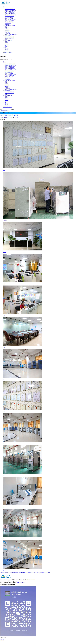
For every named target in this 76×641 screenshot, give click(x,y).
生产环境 (6, 45)
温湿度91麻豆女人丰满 (9, 16)
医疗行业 (6, 31)
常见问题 (6, 49)
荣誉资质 (6, 98)
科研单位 (6, 27)
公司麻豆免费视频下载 (9, 37)
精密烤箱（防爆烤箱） (9, 21)
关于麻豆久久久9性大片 (7, 40)
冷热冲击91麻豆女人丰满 (10, 9)
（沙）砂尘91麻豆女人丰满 (10, 19)
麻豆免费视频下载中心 (7, 35)
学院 (6, 26)
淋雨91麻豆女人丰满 (9, 18)
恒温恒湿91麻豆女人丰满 (10, 11)
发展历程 (6, 42)
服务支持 (4, 47)
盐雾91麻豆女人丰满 (9, 17)
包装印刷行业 (7, 33)
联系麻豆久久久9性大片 (7, 52)
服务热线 (2, 110)
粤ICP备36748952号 (30, 579)
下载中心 (6, 105)
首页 (3, 6)
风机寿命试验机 (8, 23)
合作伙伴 (6, 46)
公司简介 (6, 41)
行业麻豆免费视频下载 (9, 38)
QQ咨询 (6, 110)
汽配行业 (6, 28)
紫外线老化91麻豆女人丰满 (10, 14)
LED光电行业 (7, 32)
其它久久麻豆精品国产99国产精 (11, 34)
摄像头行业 (7, 30)
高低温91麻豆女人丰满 (9, 12)
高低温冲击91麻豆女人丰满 (10, 10)
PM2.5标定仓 (7, 24)
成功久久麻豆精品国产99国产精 (9, 25)
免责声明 (19, 582)
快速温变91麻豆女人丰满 (10, 13)
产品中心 (4, 7)
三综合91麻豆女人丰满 (9, 20)
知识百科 (6, 39)
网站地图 (23, 582)
